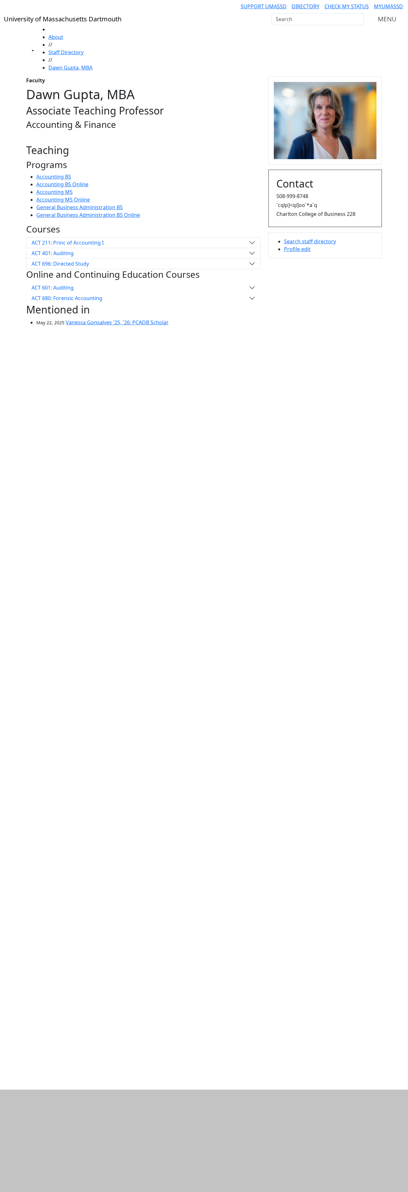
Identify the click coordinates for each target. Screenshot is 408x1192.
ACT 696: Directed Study (60, 263)
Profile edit (297, 249)
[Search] (358, 19)
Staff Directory (66, 52)
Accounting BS (53, 176)
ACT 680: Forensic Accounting (67, 298)
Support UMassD (264, 6)
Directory (305, 6)
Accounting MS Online (63, 199)
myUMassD (388, 6)
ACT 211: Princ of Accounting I (68, 242)
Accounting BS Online (62, 184)
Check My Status (346, 6)
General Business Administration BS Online (88, 214)
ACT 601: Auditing (53, 287)
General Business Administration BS (79, 207)
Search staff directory (310, 241)
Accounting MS (54, 191)
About (55, 36)
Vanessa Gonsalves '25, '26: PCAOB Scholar (117, 322)
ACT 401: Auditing (53, 253)
